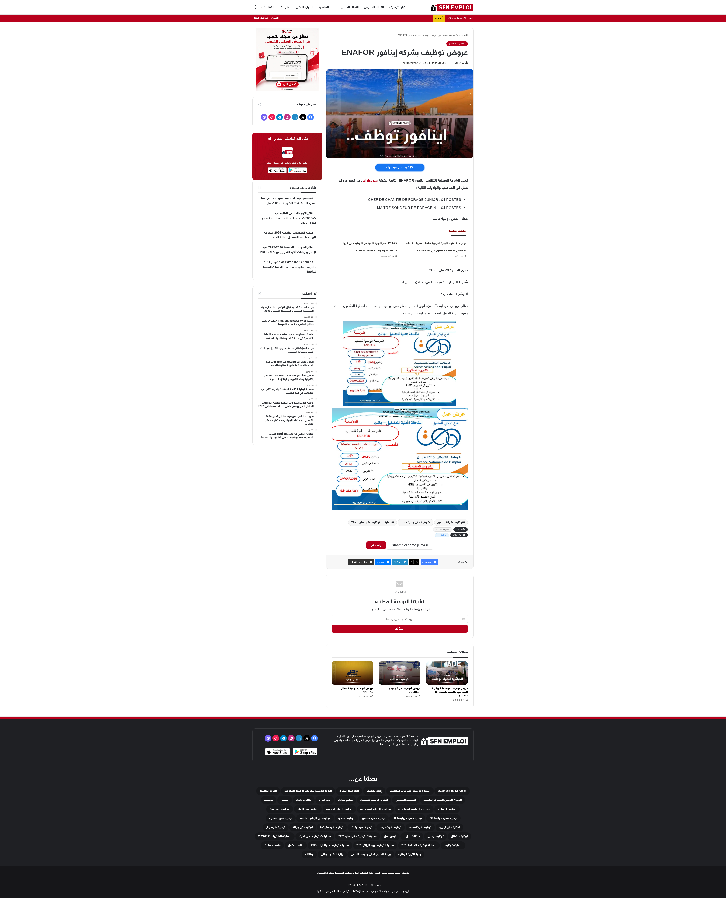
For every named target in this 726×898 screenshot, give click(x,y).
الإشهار (320, 891)
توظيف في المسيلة (280, 818)
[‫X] (302, 117)
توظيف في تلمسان (420, 827)
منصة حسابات (272, 845)
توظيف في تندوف (390, 827)
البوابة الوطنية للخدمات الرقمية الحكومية (308, 791)
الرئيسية (461, 35)
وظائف (309, 854)
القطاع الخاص (350, 7)
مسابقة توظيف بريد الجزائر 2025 (375, 845)
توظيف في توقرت (361, 827)
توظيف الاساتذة (447, 809)
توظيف (268, 800)
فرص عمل (390, 836)
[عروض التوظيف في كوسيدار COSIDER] (399, 673)
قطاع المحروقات (442, 529)
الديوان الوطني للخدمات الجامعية (443, 800)
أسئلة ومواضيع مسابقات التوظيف (410, 791)
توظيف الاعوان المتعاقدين (375, 809)
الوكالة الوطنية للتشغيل (374, 800)
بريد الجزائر (324, 800)
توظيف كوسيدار (275, 827)
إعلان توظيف (374, 791)
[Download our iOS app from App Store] (277, 752)
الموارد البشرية (304, 7)
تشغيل (285, 800)
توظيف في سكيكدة (331, 827)
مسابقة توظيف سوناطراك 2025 (330, 845)
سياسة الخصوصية (380, 891)
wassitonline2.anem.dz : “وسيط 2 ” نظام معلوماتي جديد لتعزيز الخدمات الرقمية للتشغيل (289, 267)
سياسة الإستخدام (360, 891)
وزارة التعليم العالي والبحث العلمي (371, 854)
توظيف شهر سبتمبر (373, 818)
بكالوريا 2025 (303, 800)
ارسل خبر (330, 891)
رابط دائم (376, 545)
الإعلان (275, 18)
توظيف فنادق (346, 818)
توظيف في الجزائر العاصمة (315, 818)
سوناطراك (370, 180)
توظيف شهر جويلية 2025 (407, 818)
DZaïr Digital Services (452, 791)
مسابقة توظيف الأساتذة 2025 (418, 845)
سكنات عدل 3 (412, 836)
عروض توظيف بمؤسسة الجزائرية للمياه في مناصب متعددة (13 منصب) (450, 692)
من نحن (395, 891)
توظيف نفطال (459, 836)
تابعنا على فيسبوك (397, 167)
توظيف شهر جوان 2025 (443, 818)
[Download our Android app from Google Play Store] (305, 752)
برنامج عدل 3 (345, 800)
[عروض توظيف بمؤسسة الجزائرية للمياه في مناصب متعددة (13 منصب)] (447, 673)
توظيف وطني (435, 836)
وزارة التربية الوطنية (409, 854)
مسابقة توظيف (453, 845)
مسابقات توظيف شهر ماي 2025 (371, 522)
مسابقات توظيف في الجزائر (315, 836)
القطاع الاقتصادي (446, 35)
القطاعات (268, 7)
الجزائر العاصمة (268, 791)
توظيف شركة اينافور (450, 522)
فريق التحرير (458, 63)
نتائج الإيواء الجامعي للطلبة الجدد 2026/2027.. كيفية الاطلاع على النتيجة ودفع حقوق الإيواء (289, 218)
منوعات (284, 7)
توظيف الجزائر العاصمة (339, 809)
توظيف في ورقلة (303, 827)
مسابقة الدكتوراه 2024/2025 (274, 836)
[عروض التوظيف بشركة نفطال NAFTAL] (352, 673)
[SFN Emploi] (452, 7)
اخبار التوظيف (397, 7)
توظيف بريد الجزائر (307, 809)
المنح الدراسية (327, 7)
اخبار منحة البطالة (349, 791)
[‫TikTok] (271, 117)
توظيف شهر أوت (280, 809)
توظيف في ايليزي (449, 827)
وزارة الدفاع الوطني (332, 854)
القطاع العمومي (374, 7)
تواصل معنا (261, 18)
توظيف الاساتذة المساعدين (414, 809)
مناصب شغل (295, 845)
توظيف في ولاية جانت (415, 522)
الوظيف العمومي (406, 800)
